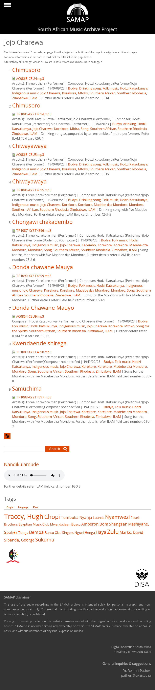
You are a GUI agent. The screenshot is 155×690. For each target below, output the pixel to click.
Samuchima (27, 388)
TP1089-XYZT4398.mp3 (33, 352)
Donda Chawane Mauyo (43, 307)
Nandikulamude (21, 464)
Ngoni (79, 532)
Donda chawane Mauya (42, 267)
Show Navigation (6, 6)
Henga (90, 532)
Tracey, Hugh (23, 516)
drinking (129, 124)
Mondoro (136, 204)
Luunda (98, 517)
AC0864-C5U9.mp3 (30, 316)
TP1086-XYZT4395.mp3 (33, 190)
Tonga (23, 532)
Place (35, 507)
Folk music (110, 88)
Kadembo (89, 245)
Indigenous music (25, 93)
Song (85, 128)
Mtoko (83, 93)
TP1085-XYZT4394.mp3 (33, 114)
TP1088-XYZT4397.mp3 (33, 397)
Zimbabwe (20, 98)
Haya (101, 532)
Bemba (36, 532)
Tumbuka (70, 517)
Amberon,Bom (94, 524)
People (10, 507)
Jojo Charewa (50, 93)
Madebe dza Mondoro (110, 204)
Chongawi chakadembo (42, 221)
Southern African (102, 93)
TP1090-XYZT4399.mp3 (33, 276)
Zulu (113, 531)
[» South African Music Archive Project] (77, 13)
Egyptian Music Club (34, 524)
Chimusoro (26, 70)
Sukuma (44, 539)
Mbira (74, 128)
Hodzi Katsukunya (133, 88)
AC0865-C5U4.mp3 (30, 78)
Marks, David (131, 532)
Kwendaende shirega (39, 343)
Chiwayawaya (29, 146)
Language (23, 507)
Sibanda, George (19, 540)
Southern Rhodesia (131, 93)
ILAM (33, 98)
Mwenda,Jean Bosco (65, 524)
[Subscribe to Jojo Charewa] (77, 436)
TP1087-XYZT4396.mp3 (33, 230)
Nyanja (85, 517)
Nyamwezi (117, 516)
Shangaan (118, 524)
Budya (73, 88)
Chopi (52, 516)
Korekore (69, 93)
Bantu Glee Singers (59, 532)
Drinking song (90, 88)
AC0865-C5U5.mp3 (30, 154)
